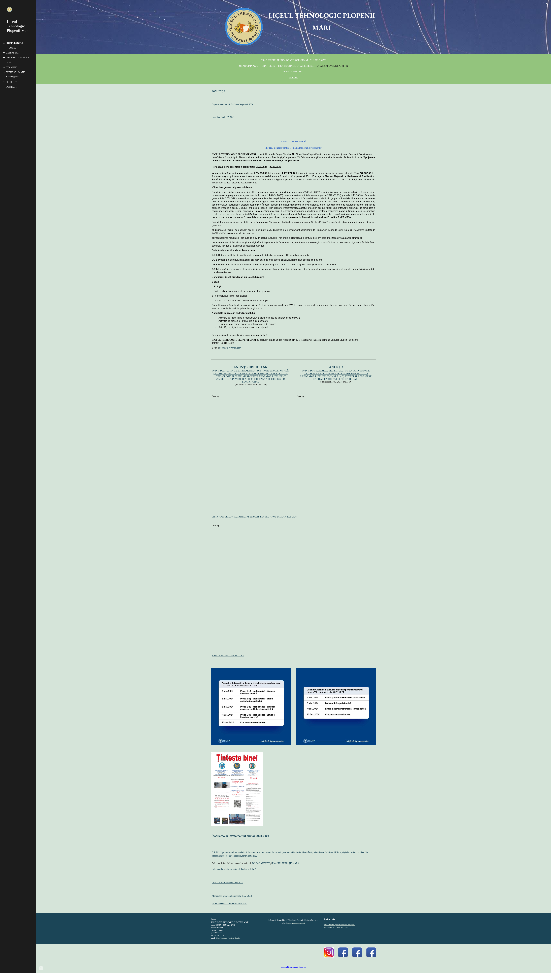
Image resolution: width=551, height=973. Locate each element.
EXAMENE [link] (11, 67)
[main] (321, 21)
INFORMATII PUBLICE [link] (17, 57)
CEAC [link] (9, 62)
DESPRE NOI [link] (12, 52)
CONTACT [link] (11, 87)
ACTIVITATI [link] (12, 77)
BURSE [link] (12, 48)
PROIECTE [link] (11, 82)
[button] (547, 4)
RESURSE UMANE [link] (15, 72)
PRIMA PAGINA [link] (14, 43)
